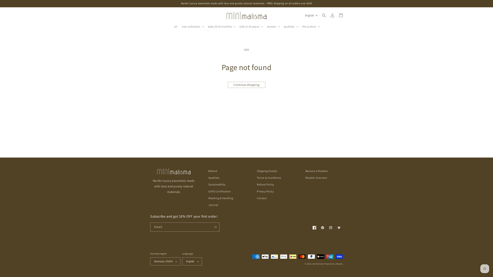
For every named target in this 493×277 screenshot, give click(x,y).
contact (262, 198)
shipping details (267, 171)
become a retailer (316, 171)
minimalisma (318, 264)
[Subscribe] (215, 227)
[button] (192, 27)
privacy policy (265, 191)
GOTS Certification (219, 191)
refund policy (265, 184)
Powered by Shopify (333, 264)
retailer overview (316, 177)
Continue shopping (247, 85)
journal (213, 205)
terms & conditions (269, 177)
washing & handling (220, 198)
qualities (213, 177)
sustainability (216, 184)
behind (212, 171)
